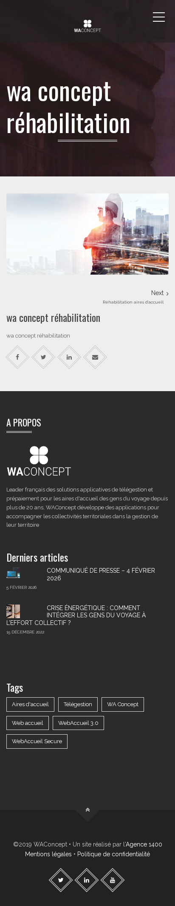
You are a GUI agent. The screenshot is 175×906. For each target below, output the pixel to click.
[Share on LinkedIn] (69, 357)
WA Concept (122, 704)
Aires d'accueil (30, 704)
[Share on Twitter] (43, 357)
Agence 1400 (144, 844)
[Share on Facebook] (18, 357)
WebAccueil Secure (37, 741)
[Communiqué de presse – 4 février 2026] (23, 574)
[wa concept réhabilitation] (87, 233)
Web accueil (27, 723)
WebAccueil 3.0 (78, 723)
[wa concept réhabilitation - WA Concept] (87, 17)
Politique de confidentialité (113, 854)
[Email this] (95, 357)
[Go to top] (88, 810)
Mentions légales (48, 854)
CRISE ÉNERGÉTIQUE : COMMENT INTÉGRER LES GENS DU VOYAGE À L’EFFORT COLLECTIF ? (76, 615)
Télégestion (78, 704)
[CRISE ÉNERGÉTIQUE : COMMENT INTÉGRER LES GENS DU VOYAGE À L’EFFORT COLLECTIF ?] (23, 611)
